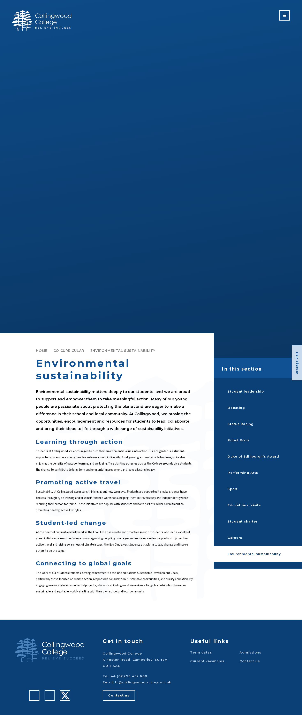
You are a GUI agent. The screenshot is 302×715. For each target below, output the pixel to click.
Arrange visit (297, 362)
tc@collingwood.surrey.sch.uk (143, 682)
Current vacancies (207, 661)
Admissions (250, 652)
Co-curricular (68, 351)
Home (41, 351)
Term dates (201, 652)
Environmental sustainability (122, 351)
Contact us (118, 695)
